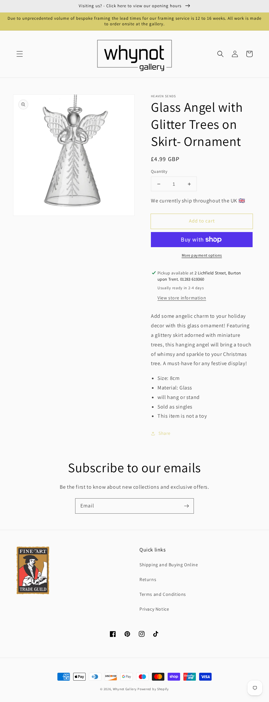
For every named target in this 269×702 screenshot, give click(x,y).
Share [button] (164, 433)
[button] (19, 54)
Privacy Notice (154, 609)
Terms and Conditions (162, 594)
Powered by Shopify (153, 689)
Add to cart (202, 221)
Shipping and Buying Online (168, 565)
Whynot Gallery (125, 689)
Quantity (159, 171)
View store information (181, 298)
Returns (147, 579)
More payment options (202, 255)
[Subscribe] (186, 506)
